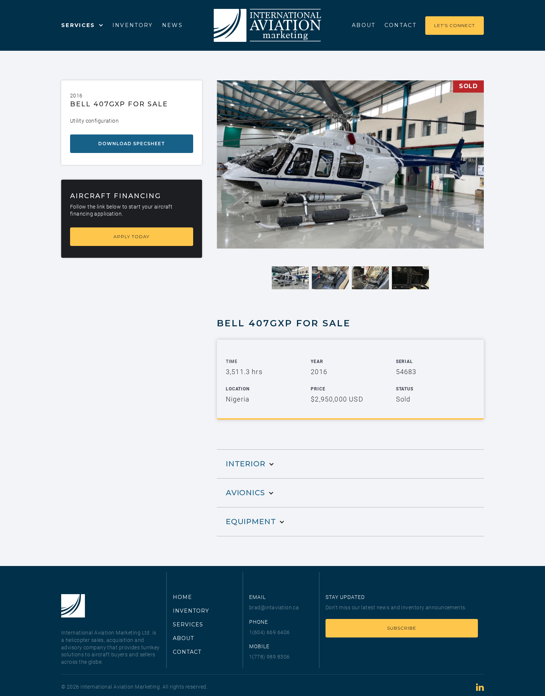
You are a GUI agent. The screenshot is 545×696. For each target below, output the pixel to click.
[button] (82, 25)
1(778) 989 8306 (269, 657)
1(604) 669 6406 (269, 632)
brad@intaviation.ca (274, 607)
